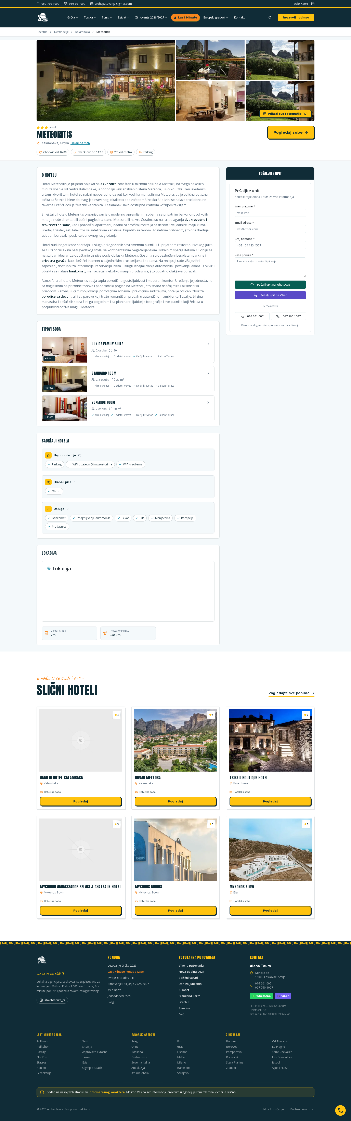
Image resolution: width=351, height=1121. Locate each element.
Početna (42, 32)
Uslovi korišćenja (273, 1109)
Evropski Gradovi (143, 1035)
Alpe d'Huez (279, 1068)
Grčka (71, 17)
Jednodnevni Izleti (119, 996)
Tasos (86, 1057)
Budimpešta (139, 1057)
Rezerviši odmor (296, 17)
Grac (180, 1046)
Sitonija (87, 1046)
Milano (181, 1062)
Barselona (184, 1068)
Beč (181, 1014)
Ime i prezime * (245, 206)
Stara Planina (234, 1062)
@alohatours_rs (54, 1000)
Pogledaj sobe (288, 132)
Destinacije (61, 32)
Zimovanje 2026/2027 (149, 17)
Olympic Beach (92, 1068)
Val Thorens (280, 1041)
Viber (285, 995)
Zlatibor (231, 1068)
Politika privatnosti (302, 1109)
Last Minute (187, 17)
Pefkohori (43, 1046)
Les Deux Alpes (282, 1057)
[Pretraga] (270, 17)
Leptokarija (44, 1073)
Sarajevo (183, 1073)
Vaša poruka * (244, 255)
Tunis (105, 17)
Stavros (42, 1062)
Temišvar (185, 1008)
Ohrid (135, 1046)
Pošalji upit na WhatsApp (273, 284)
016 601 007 (255, 316)
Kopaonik (232, 1057)
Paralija (41, 1052)
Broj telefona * (245, 239)
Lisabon (182, 1052)
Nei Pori (42, 1057)
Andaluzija (138, 1068)
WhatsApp (263, 995)
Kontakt (239, 17)
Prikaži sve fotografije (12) (288, 114)
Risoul (276, 1062)
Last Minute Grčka (49, 1035)
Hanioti (41, 1068)
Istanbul (184, 1002)
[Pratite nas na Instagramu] (312, 3)
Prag (134, 1041)
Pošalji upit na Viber (273, 295)
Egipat (122, 17)
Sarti (85, 1041)
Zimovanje (233, 1035)
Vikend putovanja (191, 965)
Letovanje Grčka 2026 (122, 965)
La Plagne (278, 1046)
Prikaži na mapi (80, 143)
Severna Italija (140, 1062)
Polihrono (43, 1041)
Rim (179, 1041)
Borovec (231, 1046)
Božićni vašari (188, 978)
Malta (181, 1057)
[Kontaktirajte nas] (340, 1110)
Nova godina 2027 (191, 972)
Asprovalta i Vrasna (94, 1052)
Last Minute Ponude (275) (126, 972)
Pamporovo (234, 1052)
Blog (111, 1002)
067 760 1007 (292, 316)
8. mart (184, 990)
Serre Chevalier (282, 1052)
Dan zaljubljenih (190, 984)
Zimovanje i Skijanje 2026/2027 (128, 984)
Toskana (137, 1052)
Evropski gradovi (214, 17)
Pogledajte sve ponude (289, 693)
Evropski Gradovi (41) (121, 978)
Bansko (231, 1041)
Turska (88, 17)
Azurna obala (140, 1073)
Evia (85, 1062)
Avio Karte (301, 3)
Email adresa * (244, 222)
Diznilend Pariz (189, 996)
